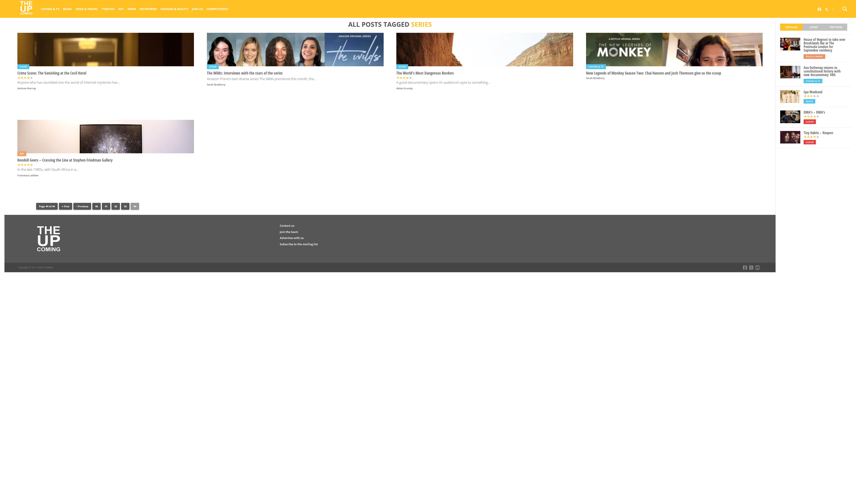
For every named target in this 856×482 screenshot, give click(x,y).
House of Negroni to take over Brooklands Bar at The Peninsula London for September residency (824, 45)
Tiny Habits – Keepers (818, 133)
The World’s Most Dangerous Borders (425, 73)
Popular (791, 27)
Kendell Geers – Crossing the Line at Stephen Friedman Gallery (65, 160)
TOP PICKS (836, 27)
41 (106, 206)
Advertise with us (292, 238)
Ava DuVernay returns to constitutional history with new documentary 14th (822, 71)
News (132, 9)
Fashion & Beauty (174, 9)
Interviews (148, 9)
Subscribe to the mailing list (299, 244)
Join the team (289, 232)
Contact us (287, 226)
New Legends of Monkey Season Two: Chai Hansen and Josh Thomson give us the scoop (653, 73)
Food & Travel (87, 9)
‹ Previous (82, 206)
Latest (813, 27)
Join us (197, 9)
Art (121, 9)
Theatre (108, 9)
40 (96, 206)
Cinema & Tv (50, 9)
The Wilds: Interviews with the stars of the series (245, 73)
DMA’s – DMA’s (814, 112)
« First (65, 206)
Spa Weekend (813, 92)
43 (125, 206)
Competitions (217, 9)
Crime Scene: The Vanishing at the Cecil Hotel (51, 73)
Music (67, 9)
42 (115, 206)
